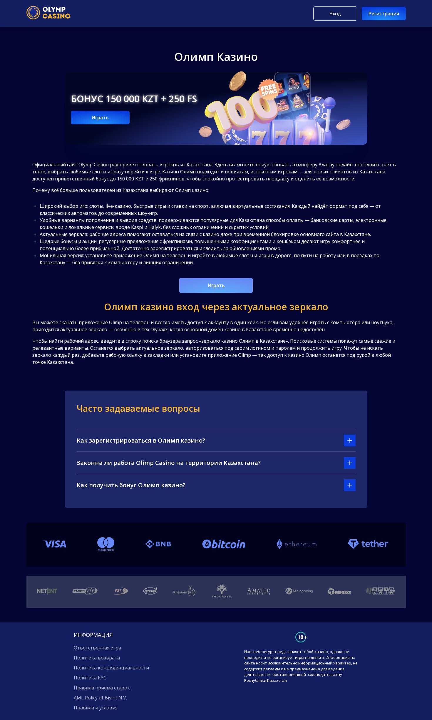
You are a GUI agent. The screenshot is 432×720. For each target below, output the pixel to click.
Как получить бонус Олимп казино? (131, 485)
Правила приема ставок (102, 687)
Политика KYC (90, 677)
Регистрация (384, 13)
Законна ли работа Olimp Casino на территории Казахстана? (169, 463)
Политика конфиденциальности (111, 667)
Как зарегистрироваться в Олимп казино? (141, 440)
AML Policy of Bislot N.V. (100, 697)
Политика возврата (97, 657)
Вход (335, 13)
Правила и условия (96, 707)
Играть (100, 117)
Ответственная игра (97, 647)
